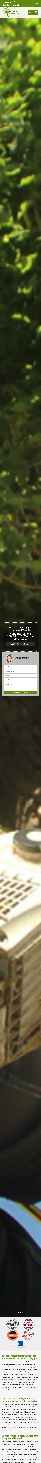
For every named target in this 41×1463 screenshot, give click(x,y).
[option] (20, 731)
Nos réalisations (20, 644)
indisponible (8, 2)
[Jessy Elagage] (10, 12)
